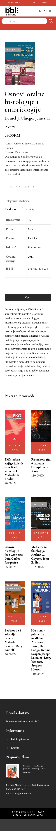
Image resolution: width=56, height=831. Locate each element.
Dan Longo (38, 648)
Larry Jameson (41, 659)
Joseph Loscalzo (40, 656)
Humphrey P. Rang (40, 469)
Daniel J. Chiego (11, 28)
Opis (28, 297)
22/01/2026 (27, 772)
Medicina (24, 201)
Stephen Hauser (36, 667)
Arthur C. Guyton (38, 556)
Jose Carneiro (14, 555)
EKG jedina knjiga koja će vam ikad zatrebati (14, 465)
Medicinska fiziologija (39, 549)
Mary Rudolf (13, 648)
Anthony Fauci (37, 644)
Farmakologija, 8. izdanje (41, 461)
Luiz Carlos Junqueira (12, 560)
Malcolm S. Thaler (12, 477)
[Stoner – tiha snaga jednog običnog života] (12, 770)
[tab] (28, 297)
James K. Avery (24, 28)
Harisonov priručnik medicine (38, 634)
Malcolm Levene (10, 644)
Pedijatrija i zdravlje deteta (13, 634)
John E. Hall (40, 560)
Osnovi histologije (12, 549)
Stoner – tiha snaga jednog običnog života (35, 767)
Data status (34, 247)
